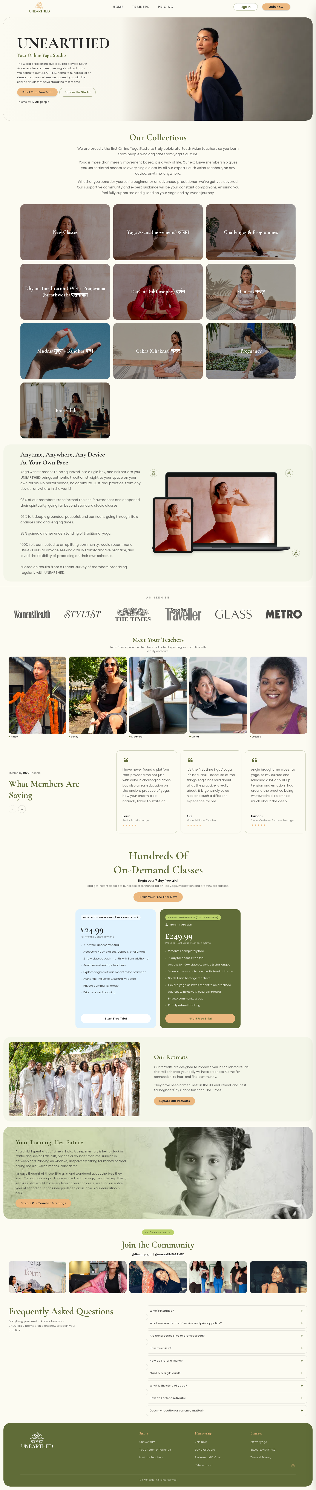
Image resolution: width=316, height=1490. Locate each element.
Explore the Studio (77, 92)
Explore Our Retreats (174, 1101)
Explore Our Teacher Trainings (43, 1203)
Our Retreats (147, 1442)
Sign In (246, 7)
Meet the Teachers (151, 1457)
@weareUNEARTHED (169, 1254)
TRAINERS (140, 7)
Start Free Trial (115, 1018)
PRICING (166, 7)
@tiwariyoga (142, 1254)
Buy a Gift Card (205, 1449)
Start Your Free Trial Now (158, 897)
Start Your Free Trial (37, 92)
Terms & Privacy (260, 1457)
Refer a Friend (204, 1465)
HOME (118, 7)
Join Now (276, 7)
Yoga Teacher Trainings (155, 1449)
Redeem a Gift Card (208, 1457)
